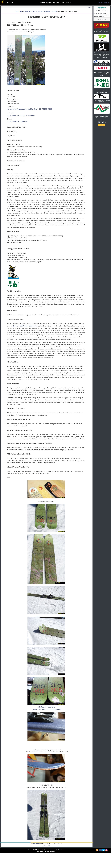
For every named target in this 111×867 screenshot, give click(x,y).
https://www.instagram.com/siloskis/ (21, 115)
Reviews (56, 3)
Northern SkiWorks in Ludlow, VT (25, 326)
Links (62, 3)
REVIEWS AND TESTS (30, 11)
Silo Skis (54, 11)
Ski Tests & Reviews (44, 11)
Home (42, 3)
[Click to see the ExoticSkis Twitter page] (103, 850)
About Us (40, 852)
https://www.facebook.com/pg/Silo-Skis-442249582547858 (29, 109)
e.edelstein (36, 843)
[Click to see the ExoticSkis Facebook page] (100, 850)
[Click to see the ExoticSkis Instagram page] (106, 850)
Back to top (46, 846)
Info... (68, 3)
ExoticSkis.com (9, 2)
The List (49, 3)
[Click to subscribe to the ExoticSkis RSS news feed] (97, 850)
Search (89, 7)
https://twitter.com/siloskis (17, 121)
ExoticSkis (18, 11)
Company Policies (49, 852)
